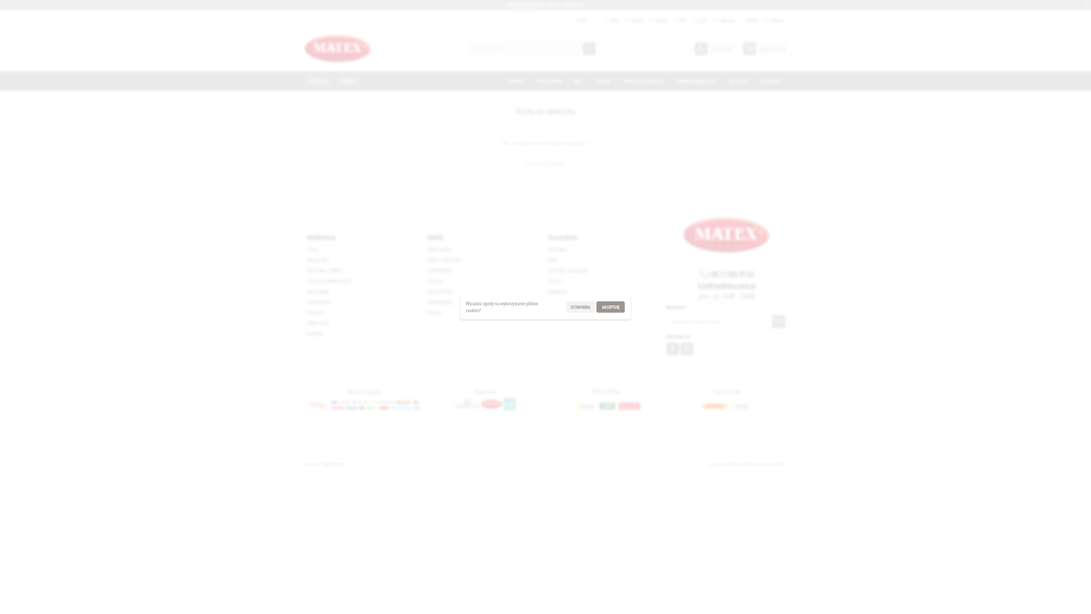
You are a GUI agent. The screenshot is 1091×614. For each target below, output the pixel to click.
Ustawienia (580, 307)
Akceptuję (610, 307)
